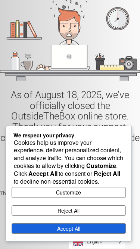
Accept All (68, 228)
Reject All (68, 210)
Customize (68, 192)
